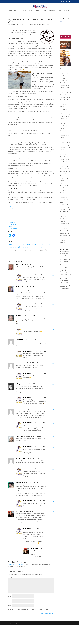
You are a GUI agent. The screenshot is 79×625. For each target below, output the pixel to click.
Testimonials (51, 10)
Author (22, 10)
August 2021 (63, 99)
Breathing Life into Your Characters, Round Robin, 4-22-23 (65, 280)
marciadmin (12, 24)
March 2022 (63, 83)
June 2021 (62, 104)
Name (10, 596)
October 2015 (63, 180)
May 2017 (62, 152)
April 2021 (62, 109)
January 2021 (63, 116)
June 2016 (62, 173)
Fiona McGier (12, 224)
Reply (53, 265)
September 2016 (64, 171)
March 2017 (63, 157)
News (45, 10)
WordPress (34, 623)
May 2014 (62, 216)
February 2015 (63, 197)
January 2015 (63, 199)
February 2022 (63, 85)
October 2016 (63, 168)
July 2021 (62, 102)
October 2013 (63, 233)
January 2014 (63, 226)
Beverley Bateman (13, 218)
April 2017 (62, 154)
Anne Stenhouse (13, 220)
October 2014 (63, 207)
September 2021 (64, 97)
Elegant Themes (19, 623)
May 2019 (62, 121)
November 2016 (64, 166)
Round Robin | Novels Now (16, 564)
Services (38, 10)
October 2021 (63, 94)
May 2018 (62, 128)
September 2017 (64, 147)
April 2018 (62, 130)
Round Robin (33, 24)
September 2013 (64, 235)
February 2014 (63, 223)
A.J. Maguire (12, 208)
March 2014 (63, 221)
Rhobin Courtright (13, 228)
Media (59, 10)
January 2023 (63, 80)
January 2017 (63, 161)
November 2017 (64, 142)
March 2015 (63, 195)
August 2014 (63, 211)
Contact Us (66, 10)
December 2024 (64, 71)
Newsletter (40, 14)
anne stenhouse (20, 363)
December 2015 (64, 176)
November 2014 (64, 204)
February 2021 (63, 114)
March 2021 (63, 111)
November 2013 (64, 230)
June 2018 (62, 126)
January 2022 (63, 87)
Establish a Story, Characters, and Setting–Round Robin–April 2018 (14, 246)
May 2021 (62, 106)
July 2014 (62, 214)
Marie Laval (12, 222)
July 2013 (62, 240)
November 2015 (64, 178)
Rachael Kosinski (13, 214)
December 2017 (64, 140)
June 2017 (62, 149)
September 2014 (64, 209)
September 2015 (64, 183)
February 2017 (63, 159)
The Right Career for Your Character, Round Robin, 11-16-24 (29, 246)
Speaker (30, 10)
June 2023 (62, 75)
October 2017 (63, 145)
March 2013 (63, 242)
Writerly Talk (40, 24)
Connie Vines (12, 226)
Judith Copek (12, 212)
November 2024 (64, 73)
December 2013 (64, 228)
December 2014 (64, 202)
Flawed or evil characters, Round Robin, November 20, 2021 (45, 246)
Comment (11, 577)
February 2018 (63, 135)
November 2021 (64, 92)
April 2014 (62, 219)
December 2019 (64, 118)
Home (10, 10)
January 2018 (63, 137)
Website (10, 605)
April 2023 (62, 78)
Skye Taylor (12, 206)
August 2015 (63, 185)
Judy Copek (34, 548)
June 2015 (62, 188)
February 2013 (63, 245)
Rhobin (18, 286)
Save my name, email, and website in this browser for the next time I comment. (29, 609)
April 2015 (62, 192)
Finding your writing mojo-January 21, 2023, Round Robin (65, 286)
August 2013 (63, 238)
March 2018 (63, 133)
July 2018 (62, 123)
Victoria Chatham (13, 210)
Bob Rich (11, 216)
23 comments (47, 24)
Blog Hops (26, 24)
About (15, 10)
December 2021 (64, 90)
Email (9, 601)
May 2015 (62, 190)
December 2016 (64, 164)
